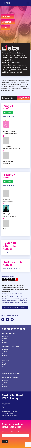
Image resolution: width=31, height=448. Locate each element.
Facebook (4, 338)
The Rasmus (7, 146)
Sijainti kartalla (7, 407)
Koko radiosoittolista (10, 268)
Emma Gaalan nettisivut (9, 373)
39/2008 (23, 97)
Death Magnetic (8, 201)
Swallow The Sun (9, 131)
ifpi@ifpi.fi (6, 413)
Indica (5, 229)
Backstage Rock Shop (8, 295)
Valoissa (5, 231)
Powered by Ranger (8, 276)
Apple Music (18, 293)
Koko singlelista (8, 116)
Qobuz (15, 300)
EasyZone (24, 295)
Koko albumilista (8, 185)
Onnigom (5, 300)
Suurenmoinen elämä (9, 216)
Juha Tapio (7, 214)
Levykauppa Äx (22, 299)
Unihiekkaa (6, 163)
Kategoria (6, 98)
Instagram (5, 336)
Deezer (18, 295)
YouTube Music (22, 302)
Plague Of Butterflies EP (10, 133)
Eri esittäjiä (8, 161)
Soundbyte (5, 302)
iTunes (19, 297)
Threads (4, 342)
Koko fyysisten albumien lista (13, 252)
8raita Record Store (8, 293)
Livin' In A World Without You (11, 148)
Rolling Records (22, 300)
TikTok (4, 365)
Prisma (10, 300)
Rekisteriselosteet (7, 415)
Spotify (11, 302)
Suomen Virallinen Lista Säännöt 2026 (15, 307)
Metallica (6, 199)
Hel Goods (13, 297)
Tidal (15, 302)
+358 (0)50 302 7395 (8, 411)
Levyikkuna (14, 299)
